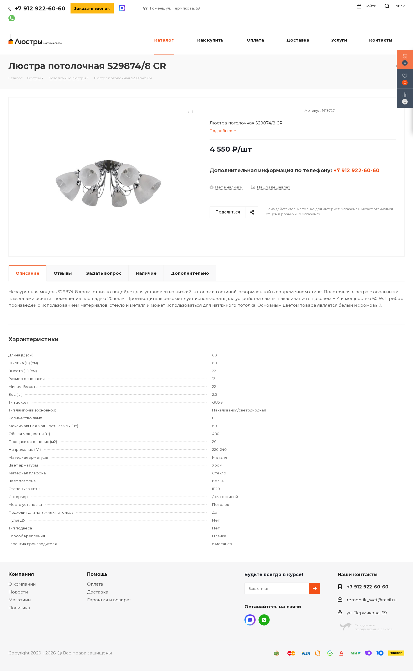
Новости (18, 592)
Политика (19, 607)
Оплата (95, 584)
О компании (22, 584)
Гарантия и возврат (109, 599)
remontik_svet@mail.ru (371, 599)
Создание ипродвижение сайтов (373, 627)
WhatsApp (264, 619)
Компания (21, 574)
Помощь (97, 574)
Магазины (19, 599)
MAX (250, 619)
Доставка (97, 592)
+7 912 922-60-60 (40, 8)
